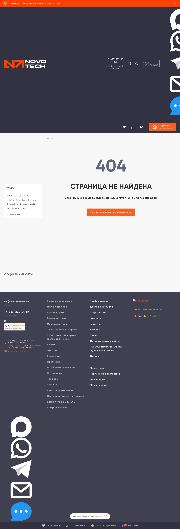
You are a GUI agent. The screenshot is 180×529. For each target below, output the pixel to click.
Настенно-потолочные (61, 367)
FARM (24, 208)
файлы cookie (94, 516)
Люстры (52, 350)
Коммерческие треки (59, 301)
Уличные (52, 384)
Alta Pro (10, 200)
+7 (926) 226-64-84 (17, 311)
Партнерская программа (105, 373)
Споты (51, 344)
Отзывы (94, 356)
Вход (146, 62)
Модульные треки (57, 324)
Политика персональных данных (147, 309)
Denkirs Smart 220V (29, 204)
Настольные (54, 373)
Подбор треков (99, 301)
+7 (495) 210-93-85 (115, 60)
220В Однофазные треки (62, 329)
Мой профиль (97, 379)
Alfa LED (17, 196)
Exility (17, 208)
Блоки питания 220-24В (61, 401)
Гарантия (95, 324)
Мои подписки (98, 385)
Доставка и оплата (101, 306)
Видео (94, 335)
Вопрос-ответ (98, 312)
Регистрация (150, 65)
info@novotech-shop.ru (115, 67)
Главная (50, 138)
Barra (18, 200)
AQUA (9, 196)
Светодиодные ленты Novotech (66, 396)
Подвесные (53, 356)
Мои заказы (97, 368)
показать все (13, 214)
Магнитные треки (57, 306)
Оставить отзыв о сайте (104, 341)
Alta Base (26, 196)
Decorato (32, 200)
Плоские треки (56, 312)
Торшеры (52, 378)
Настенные (54, 361)
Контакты (95, 318)
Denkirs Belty (13, 204)
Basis (24, 200)
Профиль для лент (58, 407)
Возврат (95, 329)
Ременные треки (57, 318)
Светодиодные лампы (60, 390)
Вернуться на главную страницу (111, 212)
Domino (10, 208)
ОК (105, 516)
